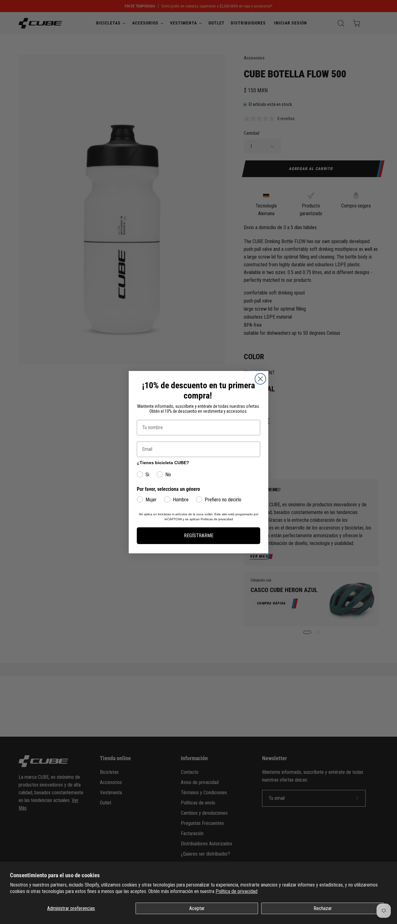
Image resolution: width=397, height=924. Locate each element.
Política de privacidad (236, 891)
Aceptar (197, 908)
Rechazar (323, 908)
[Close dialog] (260, 378)
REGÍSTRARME (198, 535)
